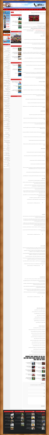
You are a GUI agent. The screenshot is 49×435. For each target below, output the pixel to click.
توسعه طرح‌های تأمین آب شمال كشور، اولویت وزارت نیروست (7, 126)
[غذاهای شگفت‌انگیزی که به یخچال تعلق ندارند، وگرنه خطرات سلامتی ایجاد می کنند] (19, 53)
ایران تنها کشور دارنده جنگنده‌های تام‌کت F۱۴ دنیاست (29, 421)
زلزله (41, 356)
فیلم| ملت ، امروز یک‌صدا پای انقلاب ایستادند (7, 76)
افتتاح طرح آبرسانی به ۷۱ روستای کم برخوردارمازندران (6, 149)
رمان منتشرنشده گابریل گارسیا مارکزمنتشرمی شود (7, 424)
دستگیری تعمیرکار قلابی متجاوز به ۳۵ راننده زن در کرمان (7, 119)
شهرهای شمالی (20, 50)
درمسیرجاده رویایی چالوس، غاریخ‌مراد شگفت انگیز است (15, 69)
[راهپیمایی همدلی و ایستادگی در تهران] (43, 418)
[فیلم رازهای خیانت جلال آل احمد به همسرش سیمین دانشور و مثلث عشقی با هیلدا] (19, 57)
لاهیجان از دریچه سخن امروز (18, 420)
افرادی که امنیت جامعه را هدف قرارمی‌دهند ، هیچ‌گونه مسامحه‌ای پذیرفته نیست (7, 95)
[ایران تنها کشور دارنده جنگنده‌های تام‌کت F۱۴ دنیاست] (33, 421)
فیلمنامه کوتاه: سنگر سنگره (7, 427)
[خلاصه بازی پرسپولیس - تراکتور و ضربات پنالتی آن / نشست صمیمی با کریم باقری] (43, 363)
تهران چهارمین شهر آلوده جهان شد (15, 25)
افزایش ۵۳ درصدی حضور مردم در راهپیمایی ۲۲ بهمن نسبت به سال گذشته (7, 78)
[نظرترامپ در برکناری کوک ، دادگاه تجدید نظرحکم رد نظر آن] (43, 425)
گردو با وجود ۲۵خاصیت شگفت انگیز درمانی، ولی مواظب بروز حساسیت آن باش (28, 424)
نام (44, 386)
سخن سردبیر (20, 19)
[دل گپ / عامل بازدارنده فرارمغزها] (19, 86)
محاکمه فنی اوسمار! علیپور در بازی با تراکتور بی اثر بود (28, 366)
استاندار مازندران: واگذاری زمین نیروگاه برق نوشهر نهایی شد (6, 50)
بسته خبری (20, 84)
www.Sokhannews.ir (6, 1)
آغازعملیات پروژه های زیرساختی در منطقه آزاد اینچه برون (7, 153)
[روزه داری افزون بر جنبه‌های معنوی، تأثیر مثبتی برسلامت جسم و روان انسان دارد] (20, 22)
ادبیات (19, 59)
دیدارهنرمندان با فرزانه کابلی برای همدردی (7, 145)
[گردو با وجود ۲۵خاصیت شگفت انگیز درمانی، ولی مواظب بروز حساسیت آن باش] (33, 424)
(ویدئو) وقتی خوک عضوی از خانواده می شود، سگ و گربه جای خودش (15, 90)
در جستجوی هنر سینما (7, 133)
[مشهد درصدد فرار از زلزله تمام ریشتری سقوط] (43, 414)
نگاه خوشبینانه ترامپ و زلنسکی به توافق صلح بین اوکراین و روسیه (7, 100)
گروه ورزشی (32, 356)
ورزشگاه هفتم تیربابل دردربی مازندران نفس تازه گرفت (28, 363)
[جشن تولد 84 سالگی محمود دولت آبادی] (12, 421)
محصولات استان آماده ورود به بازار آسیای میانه (7, 112)
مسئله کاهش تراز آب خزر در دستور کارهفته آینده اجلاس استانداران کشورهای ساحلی (7, 158)
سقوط (39, 356)
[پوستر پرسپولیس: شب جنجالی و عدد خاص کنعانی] (43, 367)
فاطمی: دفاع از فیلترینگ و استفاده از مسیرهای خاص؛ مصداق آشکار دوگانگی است (7, 142)
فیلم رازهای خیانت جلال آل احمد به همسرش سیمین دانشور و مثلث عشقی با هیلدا (15, 57)
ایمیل (44, 389)
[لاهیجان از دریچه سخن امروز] (22, 421)
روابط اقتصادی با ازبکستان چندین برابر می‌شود (7, 111)
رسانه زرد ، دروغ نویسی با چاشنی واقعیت (15, 17)
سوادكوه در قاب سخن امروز (18, 423)
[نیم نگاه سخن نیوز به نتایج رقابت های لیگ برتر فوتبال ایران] (19, 65)
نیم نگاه (19, 67)
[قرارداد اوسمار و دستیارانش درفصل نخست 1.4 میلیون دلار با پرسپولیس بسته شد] (43, 371)
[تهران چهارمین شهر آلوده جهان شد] (20, 26)
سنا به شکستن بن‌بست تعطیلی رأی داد (7, 166)
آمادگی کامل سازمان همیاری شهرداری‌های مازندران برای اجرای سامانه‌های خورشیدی (39, 7)
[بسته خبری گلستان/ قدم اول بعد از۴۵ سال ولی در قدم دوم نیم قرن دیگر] (19, 82)
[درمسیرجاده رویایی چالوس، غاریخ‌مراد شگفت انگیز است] (19, 70)
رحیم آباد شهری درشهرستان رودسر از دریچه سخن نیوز (18, 417)
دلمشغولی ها (20, 71)
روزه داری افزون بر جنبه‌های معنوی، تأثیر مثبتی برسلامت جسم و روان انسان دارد (15, 22)
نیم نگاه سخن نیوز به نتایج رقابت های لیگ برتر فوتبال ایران (15, 65)
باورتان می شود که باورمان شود (6, 69)
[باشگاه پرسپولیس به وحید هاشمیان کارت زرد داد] (43, 375)
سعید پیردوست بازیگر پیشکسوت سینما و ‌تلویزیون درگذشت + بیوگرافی (7, 89)
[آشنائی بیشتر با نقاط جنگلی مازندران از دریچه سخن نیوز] (19, 49)
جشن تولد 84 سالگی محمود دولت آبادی (7, 420)
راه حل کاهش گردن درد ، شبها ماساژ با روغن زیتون (28, 417)
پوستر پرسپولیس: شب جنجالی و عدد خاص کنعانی (39, 367)
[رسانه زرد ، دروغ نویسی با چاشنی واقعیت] (20, 18)
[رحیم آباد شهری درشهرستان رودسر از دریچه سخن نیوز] (22, 417)
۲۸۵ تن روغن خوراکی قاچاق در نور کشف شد (7, 65)
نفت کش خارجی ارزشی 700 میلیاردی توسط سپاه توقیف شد (7, 105)
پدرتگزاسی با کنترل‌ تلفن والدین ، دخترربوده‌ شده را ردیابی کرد (6, 101)
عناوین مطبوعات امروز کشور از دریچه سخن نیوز (7, 73)
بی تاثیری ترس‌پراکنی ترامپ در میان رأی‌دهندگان (7, 71)
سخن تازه (20, 23)
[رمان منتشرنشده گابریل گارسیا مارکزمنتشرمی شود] (12, 424)
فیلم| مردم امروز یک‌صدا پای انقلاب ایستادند (7, 68)
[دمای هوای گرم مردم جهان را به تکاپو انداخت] (43, 428)
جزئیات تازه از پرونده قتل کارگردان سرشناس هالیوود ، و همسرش (7, 117)
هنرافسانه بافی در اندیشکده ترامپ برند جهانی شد (7, 56)
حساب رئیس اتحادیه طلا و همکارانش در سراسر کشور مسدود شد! (7, 109)
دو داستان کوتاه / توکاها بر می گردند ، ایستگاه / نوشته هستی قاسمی (7, 417)
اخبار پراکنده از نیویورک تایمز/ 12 (6, 161)
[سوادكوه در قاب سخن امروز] (22, 424)
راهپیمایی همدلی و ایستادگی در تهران (39, 417)
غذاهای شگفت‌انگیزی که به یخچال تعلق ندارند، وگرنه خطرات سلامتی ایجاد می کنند (15, 53)
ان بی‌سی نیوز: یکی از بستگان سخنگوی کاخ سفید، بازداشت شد (7, 140)
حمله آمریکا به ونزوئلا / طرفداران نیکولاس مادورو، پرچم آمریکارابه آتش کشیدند (6, 91)
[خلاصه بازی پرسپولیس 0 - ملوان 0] (43, 379)
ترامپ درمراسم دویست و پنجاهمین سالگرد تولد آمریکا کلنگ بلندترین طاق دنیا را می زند (7, 114)
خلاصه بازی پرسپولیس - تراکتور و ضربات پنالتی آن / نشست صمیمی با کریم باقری (38, 363)
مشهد (43, 356)
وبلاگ (44, 393)
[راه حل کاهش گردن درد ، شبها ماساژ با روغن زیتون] (33, 417)
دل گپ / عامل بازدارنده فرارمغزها (15, 86)
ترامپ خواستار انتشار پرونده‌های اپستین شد (6, 150)
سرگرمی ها (20, 92)
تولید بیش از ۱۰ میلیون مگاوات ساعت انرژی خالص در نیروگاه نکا (7, 85)
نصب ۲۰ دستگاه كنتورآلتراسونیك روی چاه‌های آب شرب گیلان (7, 128)
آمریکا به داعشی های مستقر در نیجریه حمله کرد (7, 103)
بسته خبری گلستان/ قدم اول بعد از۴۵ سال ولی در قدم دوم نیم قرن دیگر (15, 82)
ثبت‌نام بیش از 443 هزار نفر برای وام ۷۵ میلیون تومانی (6, 61)
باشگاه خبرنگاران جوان (27, 356)
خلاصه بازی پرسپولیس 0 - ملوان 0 (38, 378)
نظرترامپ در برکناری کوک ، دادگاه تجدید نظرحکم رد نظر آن (38, 424)
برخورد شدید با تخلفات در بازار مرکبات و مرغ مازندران (7, 137)
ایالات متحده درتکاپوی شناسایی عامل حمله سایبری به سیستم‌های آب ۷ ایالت (6, 46)
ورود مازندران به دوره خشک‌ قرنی (7, 130)
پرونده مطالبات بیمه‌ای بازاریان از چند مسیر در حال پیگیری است (7, 59)
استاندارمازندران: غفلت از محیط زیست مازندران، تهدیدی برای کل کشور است (7, 63)
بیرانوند (37, 359)
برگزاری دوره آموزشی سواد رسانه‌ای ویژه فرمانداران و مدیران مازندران (7, 155)
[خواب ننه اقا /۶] (19, 74)
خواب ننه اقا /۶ (16, 73)
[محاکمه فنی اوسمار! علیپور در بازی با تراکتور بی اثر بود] (33, 367)
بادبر (4, 432)
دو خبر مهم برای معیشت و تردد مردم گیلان (7, 54)
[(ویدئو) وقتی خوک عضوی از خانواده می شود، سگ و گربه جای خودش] (19, 91)
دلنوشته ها (20, 88)
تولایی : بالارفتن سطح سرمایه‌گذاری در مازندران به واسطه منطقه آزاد (7, 135)
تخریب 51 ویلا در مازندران (7, 151)
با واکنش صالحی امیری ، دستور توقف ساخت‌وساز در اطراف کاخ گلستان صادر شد (7, 160)
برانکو (40, 359)
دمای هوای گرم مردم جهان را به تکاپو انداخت (38, 427)
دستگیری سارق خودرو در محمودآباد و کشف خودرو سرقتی (7, 67)
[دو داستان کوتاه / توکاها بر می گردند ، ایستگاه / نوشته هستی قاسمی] (12, 417)
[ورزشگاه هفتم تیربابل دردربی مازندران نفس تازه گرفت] (33, 363)
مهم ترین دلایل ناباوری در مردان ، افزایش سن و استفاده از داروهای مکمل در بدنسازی (28, 428)
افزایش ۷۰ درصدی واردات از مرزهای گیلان (28, 7)
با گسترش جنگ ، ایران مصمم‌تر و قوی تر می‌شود (6, 48)
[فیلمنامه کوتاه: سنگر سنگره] (12, 428)
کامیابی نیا (35, 359)
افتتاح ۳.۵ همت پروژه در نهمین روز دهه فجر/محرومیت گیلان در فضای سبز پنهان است (7, 81)
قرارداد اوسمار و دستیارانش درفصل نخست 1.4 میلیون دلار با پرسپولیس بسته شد (38, 371)
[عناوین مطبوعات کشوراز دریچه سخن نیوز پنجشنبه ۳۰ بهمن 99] (43, 421)
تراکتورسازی (43, 359)
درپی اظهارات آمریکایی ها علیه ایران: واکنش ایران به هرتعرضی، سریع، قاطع (7, 98)
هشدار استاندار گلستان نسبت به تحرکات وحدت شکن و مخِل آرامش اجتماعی (6, 52)
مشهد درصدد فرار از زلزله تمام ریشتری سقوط (38, 414)
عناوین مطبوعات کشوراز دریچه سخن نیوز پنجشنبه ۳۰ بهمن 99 (38, 421)
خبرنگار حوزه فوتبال (35, 356)
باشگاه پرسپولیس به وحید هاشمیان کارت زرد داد (39, 375)
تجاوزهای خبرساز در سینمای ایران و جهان (7, 163)
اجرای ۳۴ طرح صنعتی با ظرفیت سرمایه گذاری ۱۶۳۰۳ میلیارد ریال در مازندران (6, 83)
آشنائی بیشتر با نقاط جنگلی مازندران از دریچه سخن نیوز (15, 48)
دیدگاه (44, 396)
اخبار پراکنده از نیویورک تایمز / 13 (7, 138)
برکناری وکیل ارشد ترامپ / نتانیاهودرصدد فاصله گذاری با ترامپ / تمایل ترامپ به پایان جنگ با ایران (16, 7)
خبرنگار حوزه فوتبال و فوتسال (40, 29)
